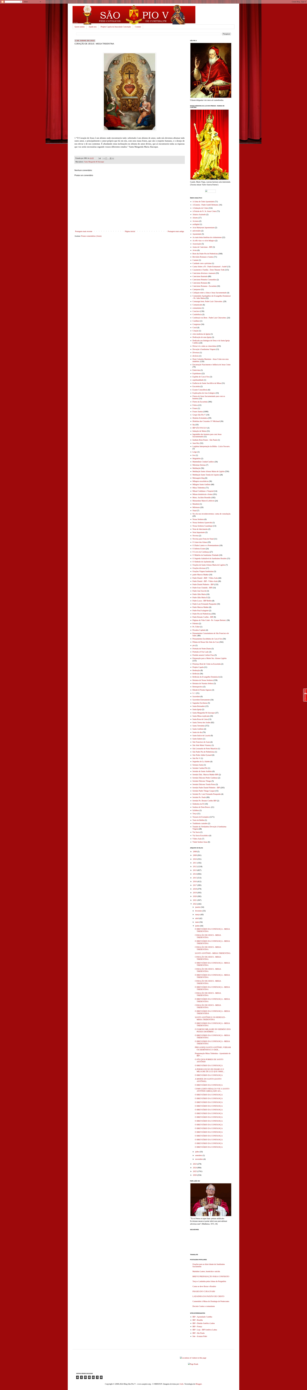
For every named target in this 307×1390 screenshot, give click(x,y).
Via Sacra (196, 832)
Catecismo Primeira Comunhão (204, 280)
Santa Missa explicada (200, 716)
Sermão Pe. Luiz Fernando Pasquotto (206, 794)
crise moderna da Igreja (201, 334)
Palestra (195, 623)
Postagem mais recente (83, 231)
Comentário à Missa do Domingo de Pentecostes (210, 1301)
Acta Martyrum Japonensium (203, 228)
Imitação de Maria (199, 431)
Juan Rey (196, 443)
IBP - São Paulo (198, 1333)
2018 (195, 889)
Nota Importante (198, 532)
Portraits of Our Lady (200, 652)
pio (193, 645)
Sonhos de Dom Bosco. (201, 807)
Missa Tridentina (198, 488)
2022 (195, 904)
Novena (195, 536)
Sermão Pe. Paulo (199, 797)
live (193, 455)
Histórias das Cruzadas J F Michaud (206, 421)
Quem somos (80, 27)
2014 (195, 874)
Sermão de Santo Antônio (202, 771)
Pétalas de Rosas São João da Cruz (205, 642)
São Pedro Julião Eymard (202, 755)
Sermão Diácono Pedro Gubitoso (205, 778)
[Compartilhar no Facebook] (110, 158)
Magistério (196, 458)
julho (197, 1152)
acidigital (195, 224)
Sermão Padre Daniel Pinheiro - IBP (206, 788)
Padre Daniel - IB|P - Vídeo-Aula (205, 578)
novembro (199, 1159)
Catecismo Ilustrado (199, 276)
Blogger (199, 1384)
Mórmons (196, 507)
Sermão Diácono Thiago (201, 781)
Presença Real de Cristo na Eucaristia (206, 664)
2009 (195, 855)
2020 (195, 896)
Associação (196, 244)
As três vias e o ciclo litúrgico (203, 241)
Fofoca (195, 405)
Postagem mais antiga (176, 231)
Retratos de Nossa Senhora (202, 680)
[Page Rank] (193, 1364)
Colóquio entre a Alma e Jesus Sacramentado (209, 293)
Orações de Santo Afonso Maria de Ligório (208, 565)
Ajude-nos (93, 27)
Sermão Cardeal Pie (199, 768)
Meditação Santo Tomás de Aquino (205, 475)
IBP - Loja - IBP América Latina (204, 1330)
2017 (195, 885)
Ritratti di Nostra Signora (201, 690)
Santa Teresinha (198, 726)
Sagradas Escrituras (199, 703)
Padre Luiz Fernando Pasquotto (204, 604)
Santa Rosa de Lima (200, 719)
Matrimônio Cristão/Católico (203, 462)
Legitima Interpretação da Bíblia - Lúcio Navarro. (211, 446)
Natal (194, 511)
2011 (195, 863)
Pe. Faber (196, 627)
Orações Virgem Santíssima (202, 571)
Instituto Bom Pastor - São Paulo (204, 440)
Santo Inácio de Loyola (201, 736)
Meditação (196, 468)
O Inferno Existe (198, 549)
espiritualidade (197, 380)
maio (197, 922)
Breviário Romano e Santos (202, 257)
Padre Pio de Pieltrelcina (201, 614)
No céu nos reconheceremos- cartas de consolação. (211, 514)
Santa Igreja (196, 709)
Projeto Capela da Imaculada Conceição (116, 27)
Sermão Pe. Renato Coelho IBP (204, 801)
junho (197, 926)
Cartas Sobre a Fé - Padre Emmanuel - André (209, 267)
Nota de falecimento (200, 529)
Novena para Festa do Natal (203, 539)
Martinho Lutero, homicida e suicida (206, 1271)
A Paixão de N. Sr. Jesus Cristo (204, 211)
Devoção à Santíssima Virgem (203, 349)
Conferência (197, 314)
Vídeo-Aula (196, 839)
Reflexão (195, 674)
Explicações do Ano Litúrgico (203, 393)
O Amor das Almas (199, 542)
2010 (195, 859)
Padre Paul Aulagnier (200, 611)
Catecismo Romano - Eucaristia (204, 286)
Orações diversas (198, 568)
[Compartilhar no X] (108, 158)
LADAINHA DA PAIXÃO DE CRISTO (208, 1296)
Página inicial (130, 231)
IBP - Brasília (197, 1320)
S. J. (194, 693)
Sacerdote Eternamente (201, 700)
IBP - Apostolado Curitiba (202, 1317)
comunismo (196, 308)
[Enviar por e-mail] (104, 158)
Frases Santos (197, 412)
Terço (194, 814)
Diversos (195, 353)
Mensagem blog (198, 478)
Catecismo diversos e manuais (203, 273)
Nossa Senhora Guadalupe (202, 526)
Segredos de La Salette (201, 761)
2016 (195, 881)
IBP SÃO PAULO (199, 428)
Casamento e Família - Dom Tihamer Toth (208, 270)
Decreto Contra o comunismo (203, 1306)
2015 (195, 878)
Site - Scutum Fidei (199, 1336)
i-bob (181, 1384)
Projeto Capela (198, 667)
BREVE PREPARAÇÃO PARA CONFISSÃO (210, 1276)
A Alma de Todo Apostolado (203, 202)
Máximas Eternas (199, 465)
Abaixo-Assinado (199, 214)
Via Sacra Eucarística (200, 835)
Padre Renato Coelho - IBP (202, 617)
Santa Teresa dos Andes (201, 722)
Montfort (195, 504)
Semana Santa (197, 765)
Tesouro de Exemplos (200, 817)
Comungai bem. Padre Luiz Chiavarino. (207, 301)
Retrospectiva (197, 687)
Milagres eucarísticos (200, 481)
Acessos (195, 221)
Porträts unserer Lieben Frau (203, 655)
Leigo (194, 452)
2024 (195, 1168)
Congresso (196, 324)
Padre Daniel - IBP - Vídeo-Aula (204, 581)
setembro (199, 1155)
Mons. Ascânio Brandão (201, 497)
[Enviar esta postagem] (99, 158)
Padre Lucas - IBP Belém (202, 601)
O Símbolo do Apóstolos (201, 562)
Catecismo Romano (199, 283)
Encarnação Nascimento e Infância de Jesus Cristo (211, 365)
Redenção (196, 670)
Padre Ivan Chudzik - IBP (202, 588)
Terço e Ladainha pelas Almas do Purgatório (209, 1281)
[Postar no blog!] (106, 158)
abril (197, 918)
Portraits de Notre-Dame (201, 649)
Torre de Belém (198, 820)
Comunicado (197, 305)
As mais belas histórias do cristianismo (206, 237)
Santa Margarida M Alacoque (94, 162)
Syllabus (195, 810)
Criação (195, 331)
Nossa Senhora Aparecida (202, 523)
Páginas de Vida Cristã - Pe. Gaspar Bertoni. (209, 620)
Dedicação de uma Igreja (201, 337)
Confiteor (196, 321)
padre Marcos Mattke (200, 575)
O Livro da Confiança (200, 552)
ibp (193, 425)
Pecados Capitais (198, 630)
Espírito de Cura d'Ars (200, 377)
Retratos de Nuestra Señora (202, 683)
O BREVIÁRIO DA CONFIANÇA (209, 1065)
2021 (195, 900)
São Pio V (196, 758)
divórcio (195, 356)
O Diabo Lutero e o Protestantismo (205, 545)
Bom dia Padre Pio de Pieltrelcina (205, 254)
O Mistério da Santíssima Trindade (205, 555)
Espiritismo (196, 373)
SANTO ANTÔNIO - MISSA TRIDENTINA (212, 953)
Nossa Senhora (198, 519)
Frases (194, 408)
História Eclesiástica (200, 418)
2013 (195, 870)
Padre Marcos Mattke (200, 607)
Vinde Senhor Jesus (199, 842)
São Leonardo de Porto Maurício (204, 749)
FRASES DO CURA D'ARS (203, 1291)
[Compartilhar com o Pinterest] (113, 158)
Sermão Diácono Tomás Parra (203, 784)
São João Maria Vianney (201, 745)
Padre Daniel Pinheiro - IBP (203, 584)
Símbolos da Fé (198, 804)
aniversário (196, 231)
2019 (195, 893)
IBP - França (197, 1326)
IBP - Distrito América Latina (203, 1323)
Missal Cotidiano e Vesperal (203, 491)
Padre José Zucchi (199, 591)
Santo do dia (197, 732)
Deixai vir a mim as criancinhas (204, 346)
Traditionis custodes (199, 823)
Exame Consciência (199, 390)
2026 (195, 1175)
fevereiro (198, 911)
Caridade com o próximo (201, 263)
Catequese (196, 289)
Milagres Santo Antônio (201, 484)
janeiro (198, 907)
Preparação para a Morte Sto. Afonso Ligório (209, 658)
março (197, 914)
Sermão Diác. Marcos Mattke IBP (205, 775)
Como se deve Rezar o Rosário (204, 1286)
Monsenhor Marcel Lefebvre (203, 501)
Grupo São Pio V (199, 415)
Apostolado (196, 234)
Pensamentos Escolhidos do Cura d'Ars (207, 639)
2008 (195, 852)
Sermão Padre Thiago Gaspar (203, 791)
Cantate (195, 260)
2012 (195, 866)
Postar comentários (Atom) (91, 236)
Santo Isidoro (197, 739)
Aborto (195, 218)
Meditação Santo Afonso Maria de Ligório (208, 471)
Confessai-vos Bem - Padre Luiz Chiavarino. (209, 318)
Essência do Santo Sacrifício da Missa (206, 383)
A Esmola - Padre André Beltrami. (205, 205)
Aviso (194, 250)
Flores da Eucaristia (199, 402)
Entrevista (196, 370)
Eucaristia (196, 386)
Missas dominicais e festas (202, 494)
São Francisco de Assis (201, 742)
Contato (138, 27)
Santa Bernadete (198, 706)
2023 (195, 1164)
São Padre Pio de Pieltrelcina (203, 752)
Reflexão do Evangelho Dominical (205, 677)
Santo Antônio (197, 729)
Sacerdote (196, 696)
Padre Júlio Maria (199, 594)
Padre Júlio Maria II (199, 597)
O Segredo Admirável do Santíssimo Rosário (209, 558)
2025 (195, 1171)
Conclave (196, 311)
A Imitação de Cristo (200, 208)
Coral (194, 327)
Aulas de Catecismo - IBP (202, 247)
